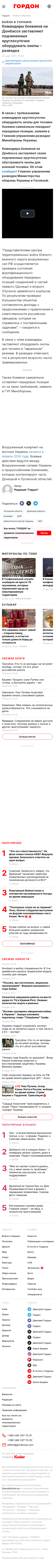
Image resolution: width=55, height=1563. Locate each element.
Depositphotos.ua (11, 1488)
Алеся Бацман (40, 1348)
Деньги (6, 1246)
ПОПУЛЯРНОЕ (12, 842)
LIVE (30, 1262)
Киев (4, 1309)
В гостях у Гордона (38, 1246)
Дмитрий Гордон (42, 1309)
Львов (5, 1314)
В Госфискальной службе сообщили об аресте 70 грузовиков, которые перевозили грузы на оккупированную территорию (18, 586)
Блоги (31, 1252)
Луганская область (13, 511)
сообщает (9, 171)
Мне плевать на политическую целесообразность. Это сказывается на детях (27, 708)
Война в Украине (22, 15)
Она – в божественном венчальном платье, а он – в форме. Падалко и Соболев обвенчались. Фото (30, 1135)
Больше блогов (27, 736)
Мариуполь (8, 1341)
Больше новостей (27, 1117)
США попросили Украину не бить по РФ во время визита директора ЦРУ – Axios (26, 1076)
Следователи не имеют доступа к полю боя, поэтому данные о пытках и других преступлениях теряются (27, 723)
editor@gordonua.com (20, 1444)
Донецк (6, 1325)
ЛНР (40, 521)
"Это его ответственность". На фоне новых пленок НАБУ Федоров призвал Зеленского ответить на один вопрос (31, 856)
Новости (6, 1230)
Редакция (7, 1399)
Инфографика (9, 1283)
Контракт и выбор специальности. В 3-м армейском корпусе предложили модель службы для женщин (27, 971)
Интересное (8, 1289)
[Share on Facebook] (22, 503)
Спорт (5, 1257)
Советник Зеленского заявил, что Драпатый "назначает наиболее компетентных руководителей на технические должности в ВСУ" (29, 875)
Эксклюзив (33, 1268)
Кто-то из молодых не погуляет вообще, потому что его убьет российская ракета (27, 666)
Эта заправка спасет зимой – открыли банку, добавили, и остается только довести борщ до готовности (19, 636)
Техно (5, 1268)
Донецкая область (36, 511)
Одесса (6, 1319)
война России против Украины (18, 521)
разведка (8, 516)
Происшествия (10, 1278)
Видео (31, 1278)
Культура (7, 1262)
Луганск (6, 1346)
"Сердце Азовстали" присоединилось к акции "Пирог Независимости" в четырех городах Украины (26, 1106)
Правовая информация (14, 1410)
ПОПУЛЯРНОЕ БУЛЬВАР (19, 1124)
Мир (4, 1252)
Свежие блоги (13, 658)
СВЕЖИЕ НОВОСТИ (15, 959)
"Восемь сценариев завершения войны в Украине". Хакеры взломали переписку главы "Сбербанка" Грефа (26, 1014)
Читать (44, 533)
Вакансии (7, 1394)
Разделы (32, 1230)
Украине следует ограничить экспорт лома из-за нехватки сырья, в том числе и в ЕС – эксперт (27, 1028)
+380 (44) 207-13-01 (19, 1435)
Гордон (5, 15)
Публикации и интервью (41, 1241)
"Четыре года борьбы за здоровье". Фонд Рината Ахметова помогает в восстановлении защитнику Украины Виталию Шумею (27, 1062)
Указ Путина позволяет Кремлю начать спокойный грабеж (23, 694)
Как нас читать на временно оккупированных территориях (11, 1420)
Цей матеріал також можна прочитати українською (28, 62)
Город (5, 1303)
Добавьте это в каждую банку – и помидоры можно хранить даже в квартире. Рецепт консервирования (31, 1152)
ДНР (19, 516)
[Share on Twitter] (28, 503)
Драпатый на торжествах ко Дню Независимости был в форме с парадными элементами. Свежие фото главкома (29, 1190)
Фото (30, 1273)
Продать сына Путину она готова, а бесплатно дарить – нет (23, 681)
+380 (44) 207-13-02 (19, 1440)
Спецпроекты (35, 1294)
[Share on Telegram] (35, 503)
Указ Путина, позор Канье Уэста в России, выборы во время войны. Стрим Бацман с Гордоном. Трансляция (27, 1091)
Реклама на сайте (11, 1405)
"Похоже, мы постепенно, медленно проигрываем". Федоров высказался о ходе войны (26, 985)
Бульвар (9, 604)
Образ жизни (9, 1273)
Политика (7, 1241)
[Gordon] (26, 6)
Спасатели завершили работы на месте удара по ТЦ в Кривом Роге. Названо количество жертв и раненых (26, 1000)
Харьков (6, 1330)
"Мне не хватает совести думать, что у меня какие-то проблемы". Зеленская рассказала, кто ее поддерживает (29, 1171)
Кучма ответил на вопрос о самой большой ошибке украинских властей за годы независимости (29, 929)
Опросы (32, 1283)
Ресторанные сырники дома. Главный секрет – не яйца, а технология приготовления (26, 1208)
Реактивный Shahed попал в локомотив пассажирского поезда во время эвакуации (30, 893)
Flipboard (38, 1359)
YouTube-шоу (35, 1289)
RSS (35, 1365)
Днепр (5, 1335)
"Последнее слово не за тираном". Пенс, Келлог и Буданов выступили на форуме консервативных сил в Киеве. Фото (31, 912)
